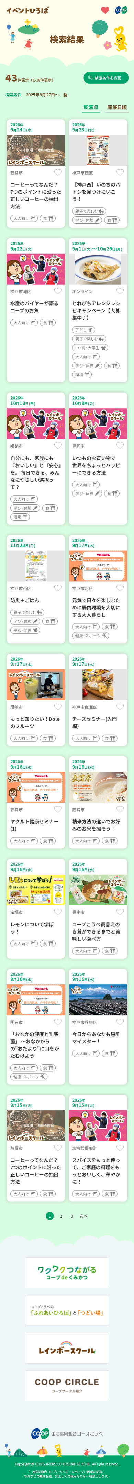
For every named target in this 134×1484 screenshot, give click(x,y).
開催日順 (117, 107)
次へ (83, 1216)
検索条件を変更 (108, 78)
